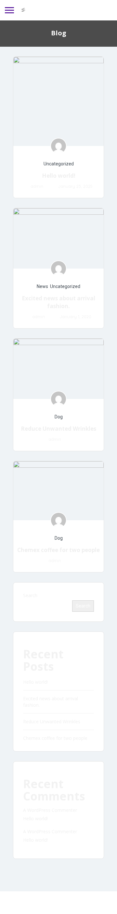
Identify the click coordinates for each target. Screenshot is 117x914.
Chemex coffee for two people (58, 550)
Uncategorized (59, 163)
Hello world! (58, 175)
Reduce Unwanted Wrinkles (58, 428)
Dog (59, 416)
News (42, 286)
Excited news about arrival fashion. (58, 302)
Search (30, 595)
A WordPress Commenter (50, 810)
